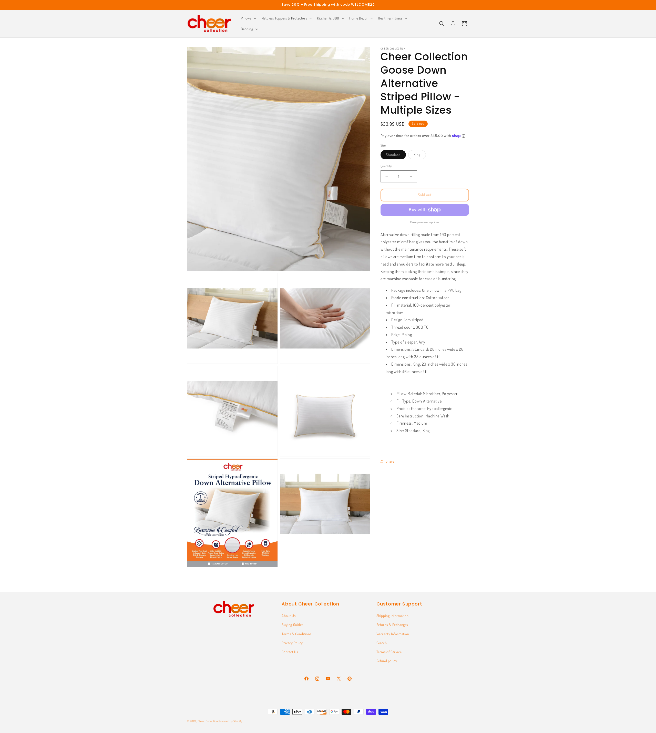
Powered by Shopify (231, 721)
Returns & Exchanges (392, 625)
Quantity (386, 166)
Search (381, 643)
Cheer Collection (208, 721)
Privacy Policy (292, 643)
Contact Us (290, 652)
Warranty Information (392, 634)
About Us (288, 615)
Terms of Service (389, 652)
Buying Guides (292, 625)
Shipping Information (392, 615)
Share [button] (390, 461)
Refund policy (386, 661)
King (420, 155)
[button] (248, 18)
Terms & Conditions (296, 634)
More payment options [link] (424, 222)
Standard (396, 155)
